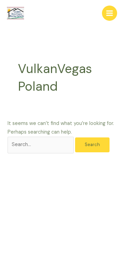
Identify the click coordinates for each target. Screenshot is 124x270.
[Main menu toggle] (109, 13)
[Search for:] (41, 144)
